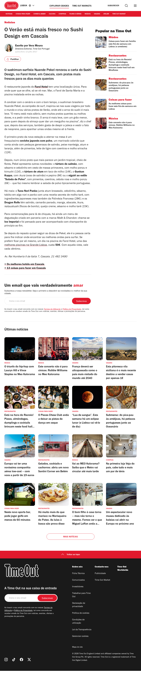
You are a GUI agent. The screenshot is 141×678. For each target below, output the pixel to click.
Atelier (106, 14)
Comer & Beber (39, 14)
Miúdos (88, 14)
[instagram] (6, 659)
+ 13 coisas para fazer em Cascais (25, 268)
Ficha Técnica (78, 573)
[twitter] (29, 659)
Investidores (77, 587)
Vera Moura (36, 46)
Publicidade (100, 573)
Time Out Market (119, 14)
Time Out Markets (81, 6)
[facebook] (21, 659)
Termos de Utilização (52, 309)
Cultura (52, 14)
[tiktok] (13, 659)
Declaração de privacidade (78, 605)
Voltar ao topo (73, 555)
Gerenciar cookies (80, 636)
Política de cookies (80, 613)
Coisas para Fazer (23, 14)
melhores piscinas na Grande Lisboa (25, 245)
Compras (62, 14)
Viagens (97, 14)
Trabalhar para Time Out (81, 595)
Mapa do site (77, 647)
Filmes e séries (75, 14)
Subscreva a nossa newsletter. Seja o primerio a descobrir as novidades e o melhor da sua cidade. (45, 292)
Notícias (9, 14)
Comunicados (78, 580)
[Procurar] (126, 5)
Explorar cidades (59, 6)
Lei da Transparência (81, 630)
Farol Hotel (41, 87)
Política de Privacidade (72, 309)
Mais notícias (70, 537)
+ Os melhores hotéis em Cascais (24, 264)
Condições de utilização (78, 621)
